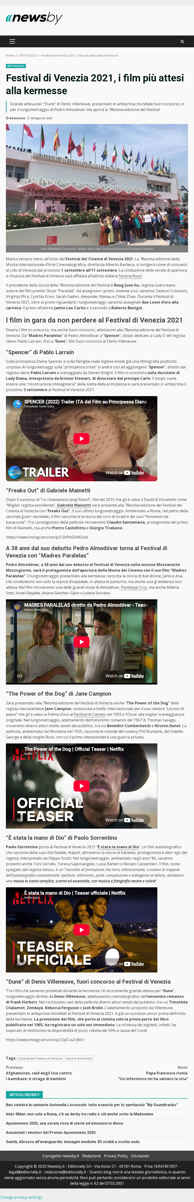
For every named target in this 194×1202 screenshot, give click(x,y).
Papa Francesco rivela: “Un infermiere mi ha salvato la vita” (153, 1073)
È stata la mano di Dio (118, 846)
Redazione (17, 118)
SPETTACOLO (15, 66)
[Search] (182, 41)
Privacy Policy (116, 1155)
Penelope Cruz (134, 587)
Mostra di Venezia (79, 1058)
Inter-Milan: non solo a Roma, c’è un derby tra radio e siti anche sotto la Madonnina (79, 1114)
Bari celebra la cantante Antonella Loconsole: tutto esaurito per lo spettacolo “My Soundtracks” (92, 1105)
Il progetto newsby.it (60, 1155)
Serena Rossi (130, 275)
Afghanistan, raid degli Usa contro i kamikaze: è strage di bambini (39, 1073)
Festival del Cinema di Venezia (40, 1058)
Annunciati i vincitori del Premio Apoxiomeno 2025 (51, 1132)
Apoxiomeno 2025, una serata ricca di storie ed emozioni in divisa (64, 1123)
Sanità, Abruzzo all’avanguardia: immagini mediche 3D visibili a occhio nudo (73, 1142)
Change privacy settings (21, 1197)
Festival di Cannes (90, 714)
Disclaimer (140, 1155)
